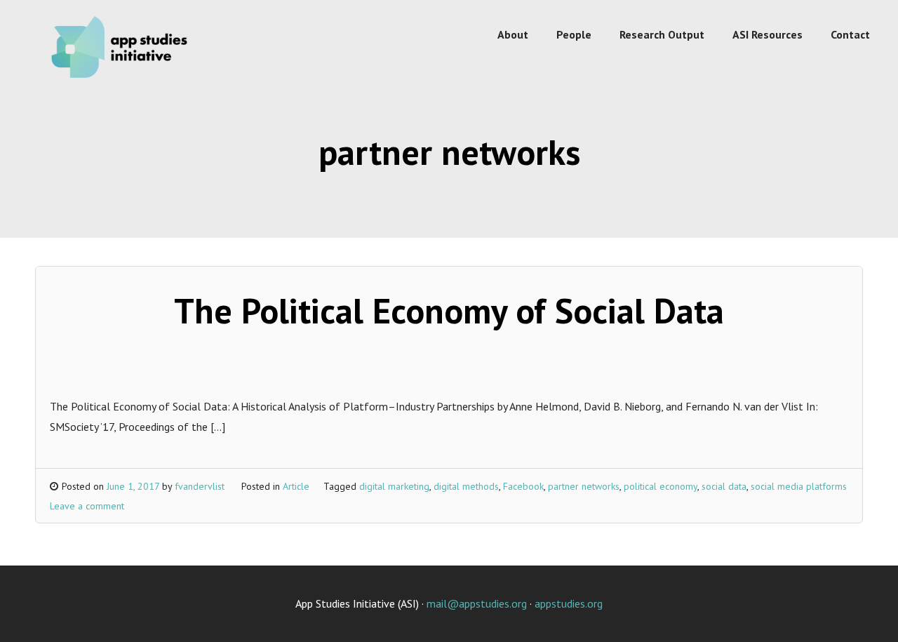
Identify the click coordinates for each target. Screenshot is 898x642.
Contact (850, 34)
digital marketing (394, 486)
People (573, 34)
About (512, 34)
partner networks (583, 486)
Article (296, 486)
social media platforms (799, 486)
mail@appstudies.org (477, 603)
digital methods (466, 486)
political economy (660, 486)
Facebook (523, 486)
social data (724, 486)
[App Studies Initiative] (122, 80)
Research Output (661, 34)
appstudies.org (569, 603)
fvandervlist (199, 486)
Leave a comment (87, 506)
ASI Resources (767, 34)
